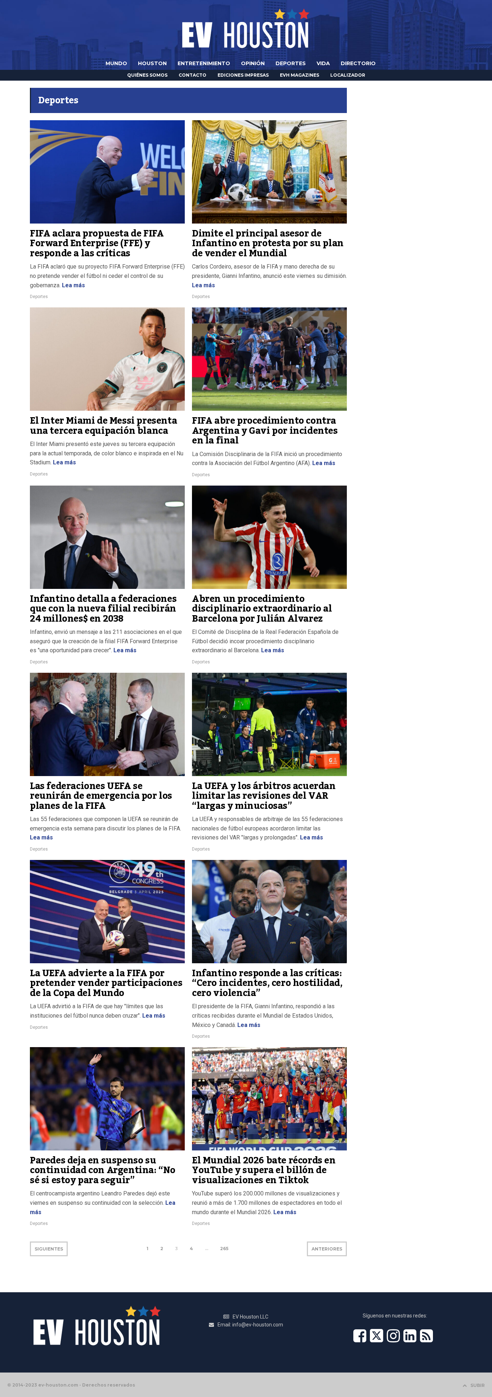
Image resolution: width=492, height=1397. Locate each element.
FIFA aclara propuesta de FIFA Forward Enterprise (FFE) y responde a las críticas (97, 243)
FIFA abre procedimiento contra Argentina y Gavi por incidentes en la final (265, 431)
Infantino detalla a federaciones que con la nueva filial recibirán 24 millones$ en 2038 (103, 609)
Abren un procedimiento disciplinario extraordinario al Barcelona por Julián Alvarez (262, 609)
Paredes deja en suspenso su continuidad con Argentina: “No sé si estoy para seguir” (102, 1170)
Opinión (253, 63)
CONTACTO (192, 75)
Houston (152, 63)
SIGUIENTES (49, 1249)
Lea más (73, 285)
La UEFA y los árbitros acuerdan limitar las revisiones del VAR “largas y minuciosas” (264, 796)
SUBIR (477, 1385)
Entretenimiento (204, 63)
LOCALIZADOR (347, 75)
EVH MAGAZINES (299, 75)
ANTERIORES (327, 1249)
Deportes (291, 63)
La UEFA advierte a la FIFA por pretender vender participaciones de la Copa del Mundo (106, 983)
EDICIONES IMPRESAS (243, 75)
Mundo (116, 63)
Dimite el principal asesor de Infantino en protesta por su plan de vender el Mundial (268, 243)
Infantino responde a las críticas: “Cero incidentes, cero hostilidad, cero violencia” (267, 983)
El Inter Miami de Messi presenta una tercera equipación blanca (103, 426)
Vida (323, 63)
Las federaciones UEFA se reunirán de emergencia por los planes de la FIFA (101, 796)
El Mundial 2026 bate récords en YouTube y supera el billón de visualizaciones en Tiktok (264, 1170)
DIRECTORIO (358, 63)
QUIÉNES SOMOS (147, 75)
